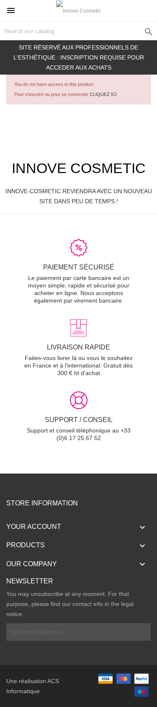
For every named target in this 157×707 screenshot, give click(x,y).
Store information (42, 503)
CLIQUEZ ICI (103, 94)
